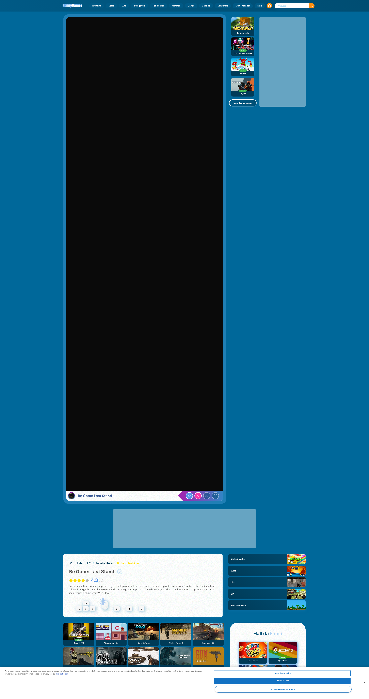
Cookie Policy (61, 673)
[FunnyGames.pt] (71, 563)
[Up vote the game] (189, 495)
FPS (89, 563)
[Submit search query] (312, 5)
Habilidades (158, 5)
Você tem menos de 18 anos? (283, 689)
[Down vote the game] (198, 495)
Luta (124, 5)
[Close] (364, 682)
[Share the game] (206, 495)
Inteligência (139, 5)
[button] (269, 5)
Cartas (191, 5)
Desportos (223, 5)
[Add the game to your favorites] (119, 571)
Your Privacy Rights (282, 673)
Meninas (176, 5)
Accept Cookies (282, 680)
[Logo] (72, 6)
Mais (259, 5)
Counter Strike (104, 563)
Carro (111, 5)
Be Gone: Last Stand (128, 563)
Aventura (96, 5)
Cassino (206, 5)
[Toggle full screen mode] (215, 495)
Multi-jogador (243, 5)
